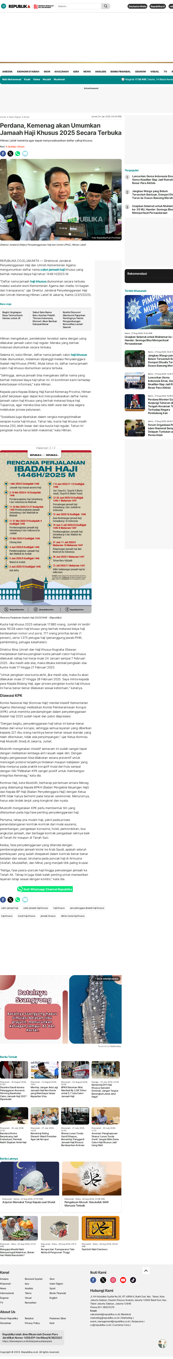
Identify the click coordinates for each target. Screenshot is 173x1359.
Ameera (4, 1278)
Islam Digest (15, 117)
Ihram (26, 117)
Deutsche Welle (137, 6)
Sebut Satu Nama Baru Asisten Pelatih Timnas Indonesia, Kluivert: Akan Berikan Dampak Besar (45, 318)
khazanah (62, 71)
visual (154, 71)
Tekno (28, 1293)
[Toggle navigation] (3, 6)
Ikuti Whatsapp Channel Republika (47, 889)
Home (3, 117)
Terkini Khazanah (135, 290)
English (53, 1297)
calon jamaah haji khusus (35, 908)
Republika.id (158, 6)
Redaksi (29, 1318)
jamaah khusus (48, 916)
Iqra (27, 1283)
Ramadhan (30, 1302)
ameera (7, 71)
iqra (76, 71)
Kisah (27, 79)
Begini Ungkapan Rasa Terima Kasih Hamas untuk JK (12, 315)
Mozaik (47, 79)
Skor (52, 1278)
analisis (100, 71)
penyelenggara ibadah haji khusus (87, 908)
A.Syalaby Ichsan (15, 146)
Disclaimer (5, 1323)
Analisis (29, 1288)
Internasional (7, 1293)
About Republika (9, 1318)
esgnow (140, 71)
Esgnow (4, 1297)
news (87, 71)
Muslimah (59, 79)
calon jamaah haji (53, 269)
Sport (52, 1288)
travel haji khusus (26, 916)
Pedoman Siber (58, 1318)
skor (47, 71)
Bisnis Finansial (120, 71)
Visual (28, 1297)
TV (165, 71)
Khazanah (5, 1283)
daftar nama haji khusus (73, 916)
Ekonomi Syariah (28, 71)
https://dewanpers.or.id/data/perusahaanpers (27, 1341)
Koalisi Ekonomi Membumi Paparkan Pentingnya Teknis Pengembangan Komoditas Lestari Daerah (74, 320)
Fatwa (36, 79)
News (3, 1288)
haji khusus (38, 281)
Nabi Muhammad (11, 79)
